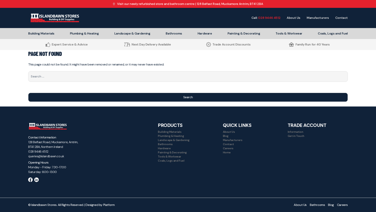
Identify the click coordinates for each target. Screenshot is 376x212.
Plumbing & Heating (84, 33)
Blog (226, 136)
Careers (228, 148)
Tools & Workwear (289, 33)
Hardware (205, 33)
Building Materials (41, 33)
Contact (341, 18)
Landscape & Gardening (132, 33)
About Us (293, 18)
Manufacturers (318, 18)
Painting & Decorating (244, 33)
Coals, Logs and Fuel (333, 33)
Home (227, 152)
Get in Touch (296, 136)
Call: (265, 18)
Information (295, 132)
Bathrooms (174, 33)
